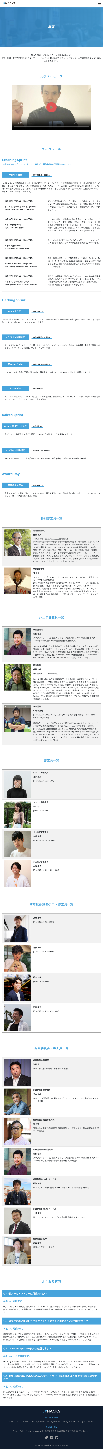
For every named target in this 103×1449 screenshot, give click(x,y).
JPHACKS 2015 (14, 1422)
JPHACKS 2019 (73, 1422)
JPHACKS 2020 (88, 1422)
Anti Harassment (35, 1431)
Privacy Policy (19, 1431)
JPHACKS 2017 (44, 1422)
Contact (86, 1431)
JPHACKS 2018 (59, 1422)
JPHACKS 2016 (29, 1422)
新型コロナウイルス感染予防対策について (63, 1431)
